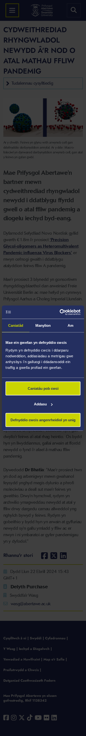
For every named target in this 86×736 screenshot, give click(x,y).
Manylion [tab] (43, 325)
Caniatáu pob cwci (43, 388)
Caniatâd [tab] (15, 325)
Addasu (40, 404)
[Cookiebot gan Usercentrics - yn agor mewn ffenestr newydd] (61, 312)
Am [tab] (70, 325)
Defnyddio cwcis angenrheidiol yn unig (43, 420)
